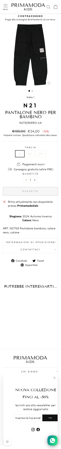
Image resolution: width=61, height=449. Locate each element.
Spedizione (28, 135)
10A (40, 153)
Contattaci (30, 249)
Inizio (30, 97)
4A (20, 153)
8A (30, 153)
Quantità (30, 173)
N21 (30, 105)
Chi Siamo (29, 371)
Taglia (30, 147)
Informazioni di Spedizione (30, 242)
